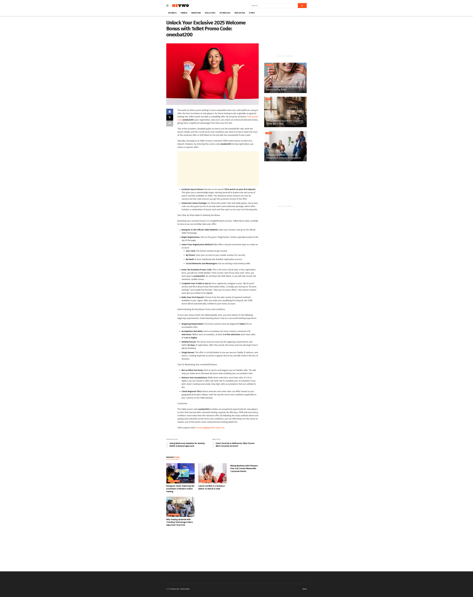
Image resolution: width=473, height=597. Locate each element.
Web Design (240, 13)
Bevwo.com (175, 589)
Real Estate (210, 13)
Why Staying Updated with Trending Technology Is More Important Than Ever (179, 522)
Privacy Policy (185, 589)
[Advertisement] (218, 168)
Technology (225, 13)
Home (268, 99)
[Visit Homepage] (180, 6)
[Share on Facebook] (169, 112)
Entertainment (173, 481)
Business (172, 13)
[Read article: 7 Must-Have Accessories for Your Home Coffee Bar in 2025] (285, 112)
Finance (184, 13)
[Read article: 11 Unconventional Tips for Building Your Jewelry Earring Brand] (285, 78)
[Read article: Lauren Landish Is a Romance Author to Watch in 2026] (212, 473)
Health (268, 133)
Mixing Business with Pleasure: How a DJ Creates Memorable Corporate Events (244, 468)
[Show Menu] (167, 5)
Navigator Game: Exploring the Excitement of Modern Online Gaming (180, 489)
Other (251, 13)
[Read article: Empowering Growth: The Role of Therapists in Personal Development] (285, 146)
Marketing (196, 13)
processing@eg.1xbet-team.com (210, 427)
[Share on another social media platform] (169, 123)
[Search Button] (302, 5)
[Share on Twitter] (169, 118)
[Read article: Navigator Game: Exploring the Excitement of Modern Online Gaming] (180, 473)
